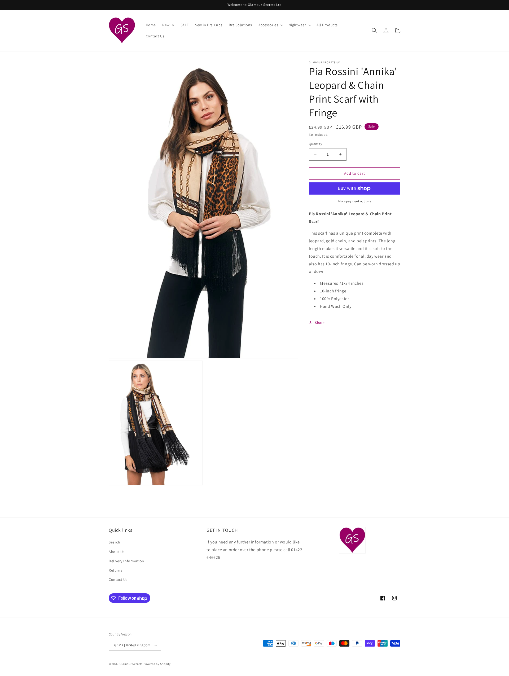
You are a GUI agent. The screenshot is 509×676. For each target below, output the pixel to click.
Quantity (315, 144)
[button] (270, 24)
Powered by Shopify (157, 664)
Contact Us (118, 579)
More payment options (354, 201)
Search (114, 542)
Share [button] (320, 322)
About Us (117, 551)
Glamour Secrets (131, 664)
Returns (115, 570)
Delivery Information (126, 561)
